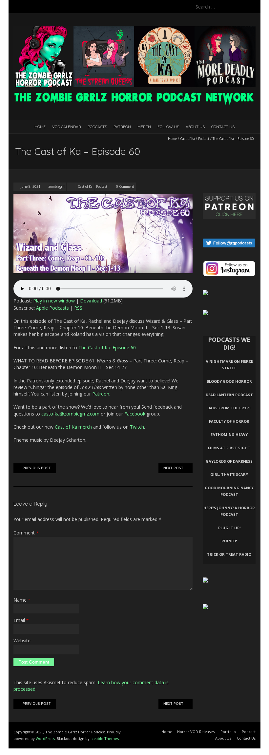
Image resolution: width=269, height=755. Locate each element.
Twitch (137, 427)
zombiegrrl (56, 186)
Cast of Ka (187, 138)
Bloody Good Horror (229, 381)
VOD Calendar (66, 126)
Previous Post (37, 468)
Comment (25, 533)
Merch (144, 126)
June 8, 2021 (29, 186)
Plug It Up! (229, 527)
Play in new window (54, 301)
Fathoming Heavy (229, 434)
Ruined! (229, 540)
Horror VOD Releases (196, 731)
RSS (78, 308)
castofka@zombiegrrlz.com (70, 414)
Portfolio (228, 731)
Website (22, 640)
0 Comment (125, 186)
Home (40, 126)
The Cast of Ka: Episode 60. (107, 347)
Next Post (173, 468)
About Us (195, 126)
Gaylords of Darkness (229, 461)
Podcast (203, 138)
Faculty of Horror (229, 421)
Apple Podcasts (52, 308)
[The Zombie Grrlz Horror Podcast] (134, 29)
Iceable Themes (105, 738)
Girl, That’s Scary (229, 474)
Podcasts (97, 126)
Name (21, 600)
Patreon (122, 126)
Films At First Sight (229, 447)
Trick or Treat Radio (229, 554)
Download (91, 301)
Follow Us (168, 126)
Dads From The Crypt (229, 407)
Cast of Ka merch (73, 427)
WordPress (45, 738)
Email (21, 620)
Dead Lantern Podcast (229, 394)
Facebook (134, 414)
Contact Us (223, 126)
